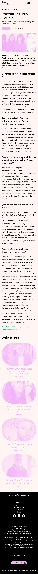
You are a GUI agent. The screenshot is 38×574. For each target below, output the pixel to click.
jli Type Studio (21, 570)
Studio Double (12, 570)
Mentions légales (19, 555)
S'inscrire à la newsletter (19, 495)
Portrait (6, 28)
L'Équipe (19, 512)
